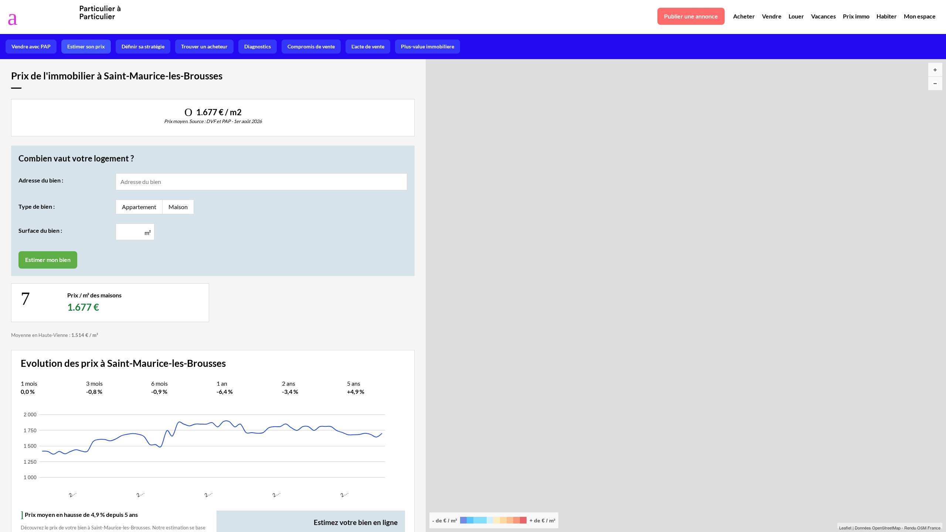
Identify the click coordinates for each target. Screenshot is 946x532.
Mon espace (920, 16)
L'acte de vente (367, 46)
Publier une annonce (691, 16)
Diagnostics (257, 46)
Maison (178, 206)
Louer (796, 16)
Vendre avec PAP (31, 46)
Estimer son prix (86, 46)
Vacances (823, 16)
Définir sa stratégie (143, 46)
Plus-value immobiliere (427, 46)
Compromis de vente (311, 46)
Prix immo (856, 16)
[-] (935, 83)
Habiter (887, 16)
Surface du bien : (40, 230)
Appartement (139, 206)
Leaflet (845, 528)
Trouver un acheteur (204, 46)
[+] (935, 69)
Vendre (772, 16)
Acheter (744, 16)
